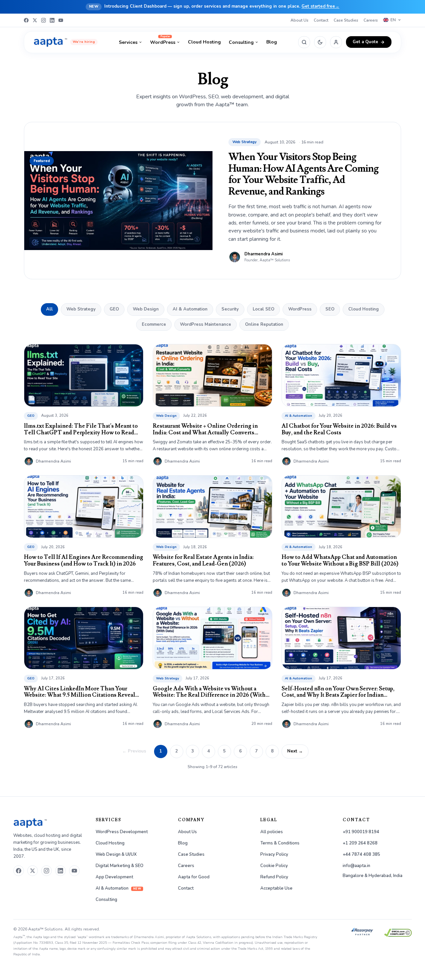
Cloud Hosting (204, 42)
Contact (321, 20)
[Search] (304, 42)
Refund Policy (274, 877)
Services (128, 42)
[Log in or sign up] (336, 42)
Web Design (146, 309)
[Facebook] (26, 20)
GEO (114, 309)
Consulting (241, 42)
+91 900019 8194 (361, 832)
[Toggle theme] (320, 42)
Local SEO (263, 309)
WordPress (162, 42)
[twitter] (32, 870)
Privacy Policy (274, 854)
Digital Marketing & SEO (119, 866)
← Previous (134, 751)
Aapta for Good (194, 877)
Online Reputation (264, 324)
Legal (268, 820)
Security (230, 309)
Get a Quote (365, 42)
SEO (329, 309)
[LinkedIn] (52, 20)
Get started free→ (320, 6)
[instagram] (46, 870)
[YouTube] (60, 20)
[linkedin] (60, 870)
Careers (371, 20)
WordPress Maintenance (205, 324)
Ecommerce (154, 324)
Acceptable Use (276, 888)
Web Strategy (81, 309)
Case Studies (346, 20)
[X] (35, 20)
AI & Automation (190, 309)
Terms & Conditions (279, 843)
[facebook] (18, 870)
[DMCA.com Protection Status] (398, 933)
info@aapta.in (356, 866)
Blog (271, 42)
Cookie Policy (274, 866)
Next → (295, 751)
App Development (114, 877)
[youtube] (74, 870)
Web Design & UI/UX (116, 854)
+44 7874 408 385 (361, 854)
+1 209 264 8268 (360, 843)
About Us (299, 20)
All (49, 309)
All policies (271, 832)
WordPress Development (122, 832)
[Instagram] (43, 20)
